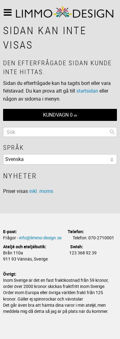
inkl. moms (41, 191)
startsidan (87, 90)
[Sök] (112, 132)
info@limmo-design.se (40, 238)
